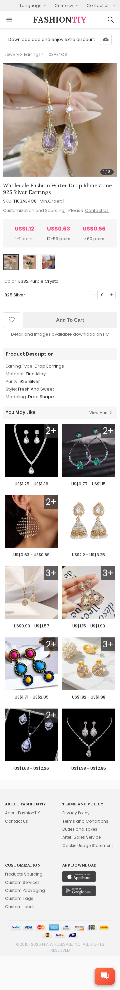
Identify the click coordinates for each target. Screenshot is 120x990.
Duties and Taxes (79, 829)
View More (99, 413)
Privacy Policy (76, 813)
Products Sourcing (24, 874)
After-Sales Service (81, 837)
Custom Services (22, 882)
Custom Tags (19, 898)
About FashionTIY (22, 813)
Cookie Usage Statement (87, 845)
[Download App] (106, 40)
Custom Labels (20, 906)
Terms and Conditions (85, 821)
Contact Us (97, 210)
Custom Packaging (25, 890)
